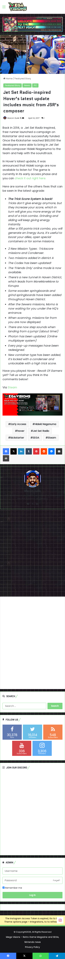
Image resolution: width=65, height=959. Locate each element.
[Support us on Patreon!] (32, 24)
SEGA (36, 437)
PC (35, 85)
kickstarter (17, 437)
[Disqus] (32, 554)
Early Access (18, 424)
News (27, 85)
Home (9, 78)
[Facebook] (6, 451)
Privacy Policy (32, 947)
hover (20, 431)
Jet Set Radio (41, 431)
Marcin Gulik (13, 118)
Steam (13, 387)
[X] (13, 451)
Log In (32, 895)
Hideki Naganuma (45, 424)
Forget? (56, 880)
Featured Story (23, 78)
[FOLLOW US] (60, 920)
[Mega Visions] (17, 7)
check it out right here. (30, 178)
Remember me (13, 887)
